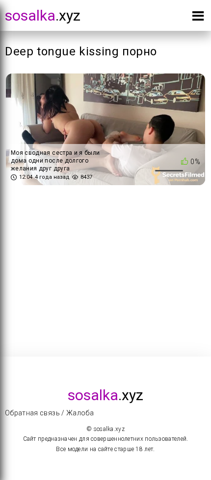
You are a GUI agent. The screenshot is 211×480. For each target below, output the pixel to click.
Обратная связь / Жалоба (49, 413)
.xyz (42, 15)
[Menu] (198, 18)
